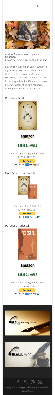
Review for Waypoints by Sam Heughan (22, 56)
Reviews (43, 59)
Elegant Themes (27, 387)
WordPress (27, 391)
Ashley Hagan (15, 59)
